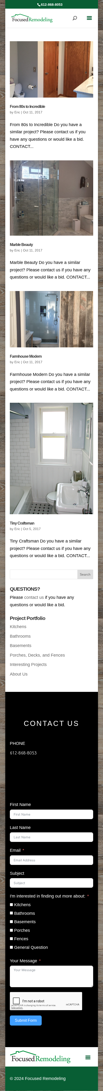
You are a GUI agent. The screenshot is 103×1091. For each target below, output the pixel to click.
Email (15, 850)
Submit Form (26, 1020)
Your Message (23, 960)
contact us (34, 597)
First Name (20, 804)
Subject (17, 873)
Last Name (20, 827)
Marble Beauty (21, 245)
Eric (17, 112)
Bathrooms (20, 636)
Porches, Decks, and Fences (37, 655)
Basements (20, 645)
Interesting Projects (28, 664)
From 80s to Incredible (27, 107)
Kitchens (18, 626)
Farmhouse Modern (26, 356)
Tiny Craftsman (22, 523)
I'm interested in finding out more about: (47, 896)
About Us (19, 674)
